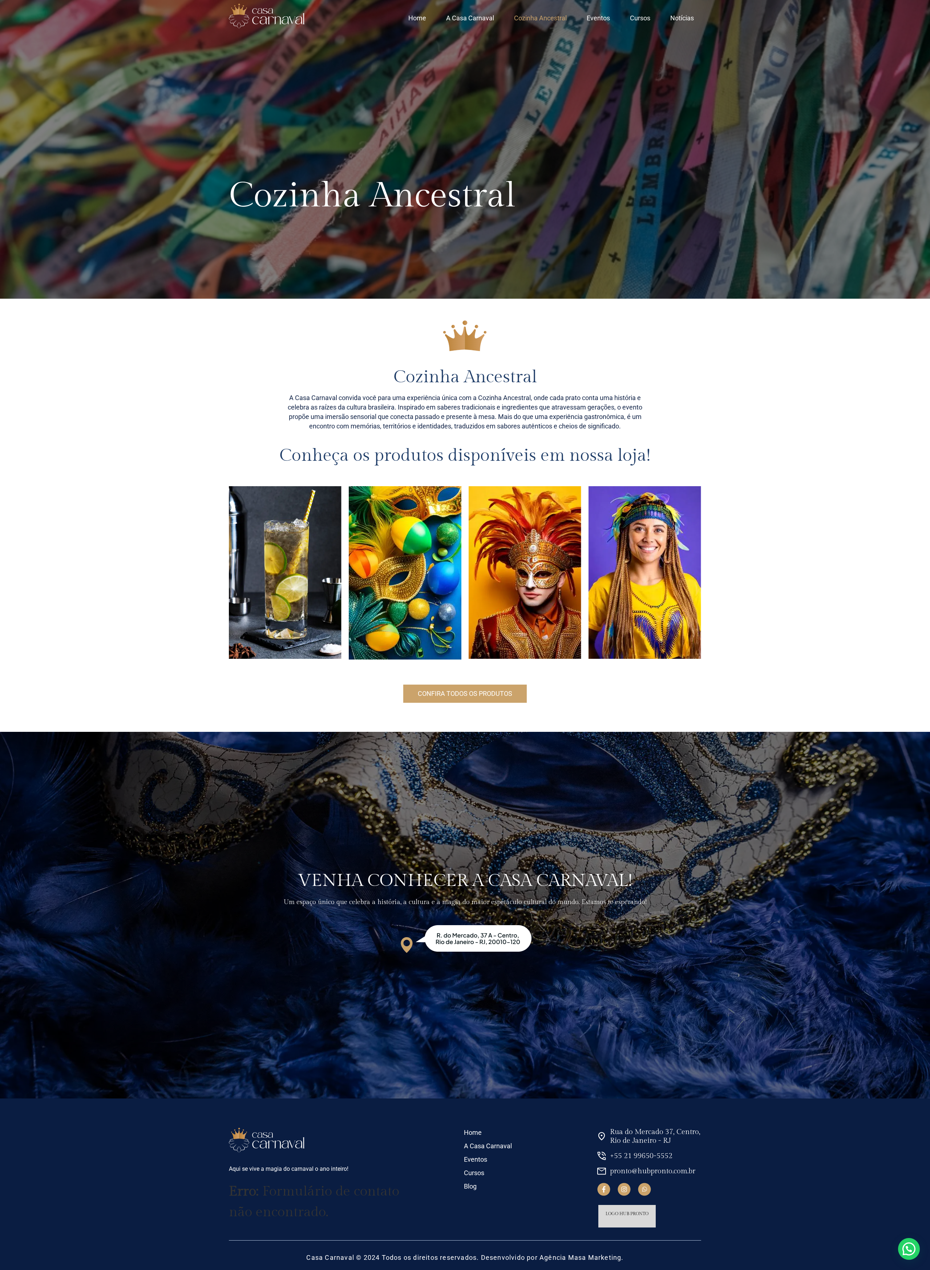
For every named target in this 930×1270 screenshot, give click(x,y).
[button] (909, 1249)
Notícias (682, 18)
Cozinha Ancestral (540, 18)
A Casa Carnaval (470, 18)
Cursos (640, 18)
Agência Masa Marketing (580, 1257)
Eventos (598, 18)
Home (417, 18)
